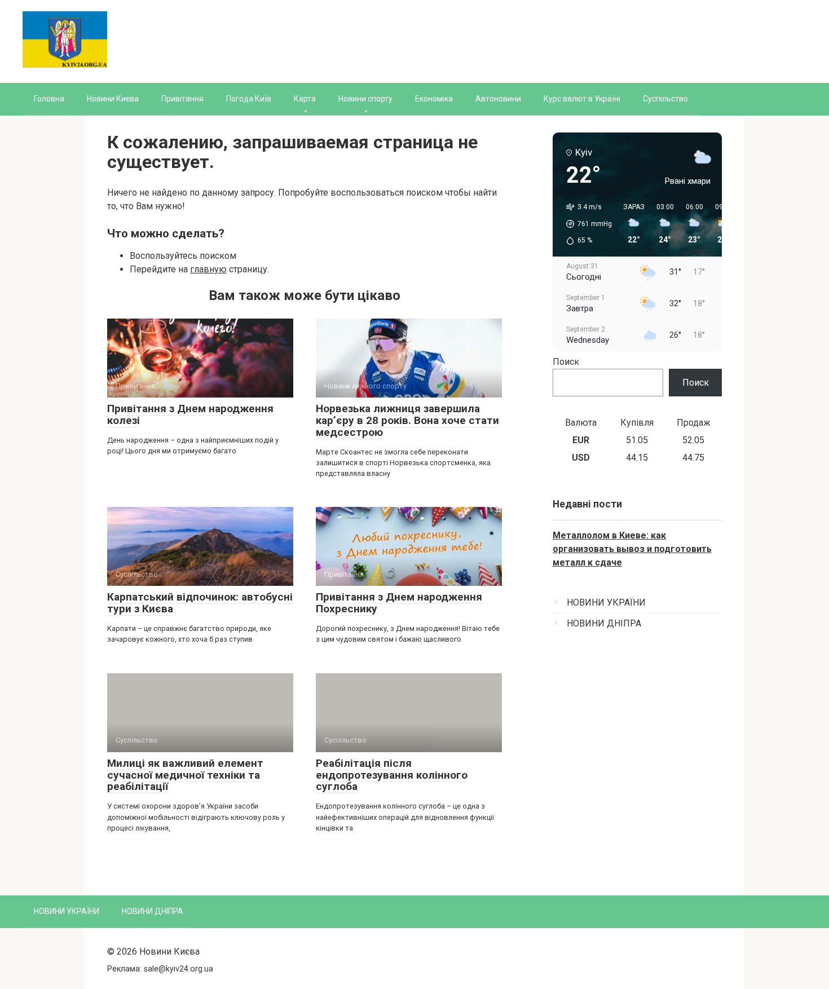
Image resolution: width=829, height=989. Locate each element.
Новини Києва (113, 98)
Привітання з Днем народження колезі (190, 414)
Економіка (434, 98)
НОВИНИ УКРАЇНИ (606, 602)
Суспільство (665, 98)
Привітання (182, 98)
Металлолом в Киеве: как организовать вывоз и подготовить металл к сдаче (632, 549)
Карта (305, 98)
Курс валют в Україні (582, 98)
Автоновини (498, 98)
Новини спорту (365, 98)
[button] (585, 223)
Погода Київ (248, 98)
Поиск (566, 361)
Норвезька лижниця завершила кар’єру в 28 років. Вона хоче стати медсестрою (407, 420)
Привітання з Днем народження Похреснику (399, 602)
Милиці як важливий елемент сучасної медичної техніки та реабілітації (185, 775)
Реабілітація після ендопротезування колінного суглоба (392, 775)
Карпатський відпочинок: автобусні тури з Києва (200, 602)
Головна (49, 98)
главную (208, 269)
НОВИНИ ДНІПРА (604, 623)
